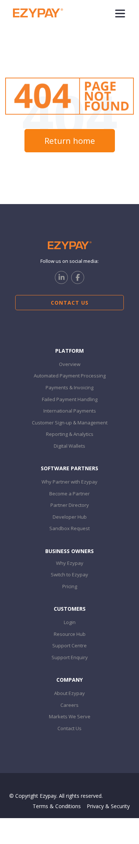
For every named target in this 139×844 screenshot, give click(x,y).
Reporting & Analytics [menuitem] (69, 434)
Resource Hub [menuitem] (70, 634)
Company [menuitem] (69, 679)
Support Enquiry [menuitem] (70, 657)
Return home (69, 140)
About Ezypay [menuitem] (69, 693)
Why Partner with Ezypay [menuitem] (69, 481)
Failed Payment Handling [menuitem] (69, 399)
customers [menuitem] (70, 608)
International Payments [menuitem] (69, 410)
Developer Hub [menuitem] (70, 516)
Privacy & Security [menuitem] (108, 806)
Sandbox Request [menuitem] (69, 528)
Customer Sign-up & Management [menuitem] (69, 422)
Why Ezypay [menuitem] (69, 563)
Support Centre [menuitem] (69, 645)
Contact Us (70, 302)
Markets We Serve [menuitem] (69, 716)
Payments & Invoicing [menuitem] (69, 387)
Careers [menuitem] (69, 705)
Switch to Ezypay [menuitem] (69, 574)
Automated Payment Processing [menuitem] (70, 375)
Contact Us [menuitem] (69, 728)
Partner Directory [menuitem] (69, 505)
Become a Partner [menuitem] (69, 493)
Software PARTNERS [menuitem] (69, 468)
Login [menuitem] (70, 622)
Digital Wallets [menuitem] (69, 446)
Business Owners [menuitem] (69, 551)
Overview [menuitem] (69, 364)
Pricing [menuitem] (69, 586)
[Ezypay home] (38, 12)
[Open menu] (120, 12)
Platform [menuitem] (69, 350)
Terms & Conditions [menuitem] (57, 806)
